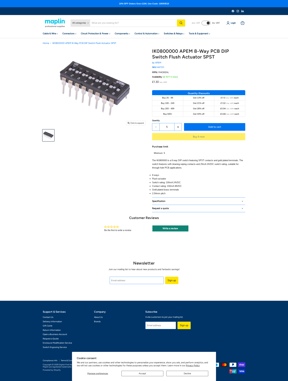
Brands (97, 321)
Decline (187, 373)
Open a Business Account (55, 334)
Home (46, 43)
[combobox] (133, 23)
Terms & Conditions (69, 360)
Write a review (170, 228)
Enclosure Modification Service (57, 343)
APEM (158, 62)
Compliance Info (50, 360)
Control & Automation (146, 33)
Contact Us (48, 317)
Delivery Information (52, 321)
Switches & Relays (173, 33)
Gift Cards (47, 325)
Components (122, 33)
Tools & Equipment (199, 33)
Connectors (68, 33)
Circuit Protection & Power (95, 33)
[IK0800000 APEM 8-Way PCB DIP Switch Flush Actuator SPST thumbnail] (48, 135)
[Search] (181, 23)
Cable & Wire (50, 33)
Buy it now (199, 136)
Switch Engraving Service (55, 347)
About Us (98, 317)
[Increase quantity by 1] (178, 127)
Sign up (172, 280)
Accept (142, 373)
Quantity (156, 120)
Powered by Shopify (52, 370)
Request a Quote (51, 338)
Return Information (52, 330)
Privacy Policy (193, 365)
